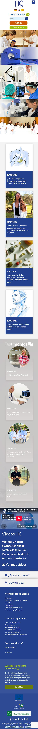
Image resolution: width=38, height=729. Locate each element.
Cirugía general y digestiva (14, 607)
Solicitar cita (19, 27)
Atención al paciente (15, 618)
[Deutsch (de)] (15, 10)
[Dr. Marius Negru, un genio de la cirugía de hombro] (19, 394)
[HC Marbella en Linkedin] (19, 719)
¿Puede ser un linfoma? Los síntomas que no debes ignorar (18, 326)
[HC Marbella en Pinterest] (27, 719)
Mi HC (19, 23)
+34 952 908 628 (18, 14)
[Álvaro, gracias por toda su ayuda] (19, 475)
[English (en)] (18, 10)
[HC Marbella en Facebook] (10, 719)
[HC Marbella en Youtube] (16, 719)
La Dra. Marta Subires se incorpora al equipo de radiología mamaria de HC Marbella (17, 229)
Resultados (8, 652)
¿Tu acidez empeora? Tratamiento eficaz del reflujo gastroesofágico (16, 180)
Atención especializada (17, 593)
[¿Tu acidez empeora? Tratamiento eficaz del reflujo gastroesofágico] (19, 157)
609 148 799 (11, 625)
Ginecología (19, 127)
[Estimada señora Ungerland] (19, 357)
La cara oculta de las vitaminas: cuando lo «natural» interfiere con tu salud (17, 278)
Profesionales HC (14, 643)
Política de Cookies (18, 726)
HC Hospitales (7, 723)
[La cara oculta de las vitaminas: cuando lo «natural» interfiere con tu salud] (19, 254)
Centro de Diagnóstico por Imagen (16, 600)
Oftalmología (19, 74)
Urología (19, 92)
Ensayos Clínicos (19, 109)
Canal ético (15, 725)
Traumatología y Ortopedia (14, 610)
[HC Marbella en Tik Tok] (24, 719)
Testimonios (16, 343)
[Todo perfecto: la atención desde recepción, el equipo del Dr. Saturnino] (19, 433)
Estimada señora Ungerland (18, 375)
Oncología (19, 40)
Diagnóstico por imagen (19, 60)
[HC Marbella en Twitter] (13, 719)
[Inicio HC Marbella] (19, 4)
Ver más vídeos (16, 564)
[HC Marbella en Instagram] (22, 719)
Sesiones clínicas (10, 647)
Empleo (7, 650)
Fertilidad (8, 603)
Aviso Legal (22, 725)
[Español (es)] (22, 10)
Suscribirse (19, 687)
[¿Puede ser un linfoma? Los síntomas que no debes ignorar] (19, 303)
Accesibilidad (29, 726)
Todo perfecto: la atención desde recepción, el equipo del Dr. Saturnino (19, 454)
